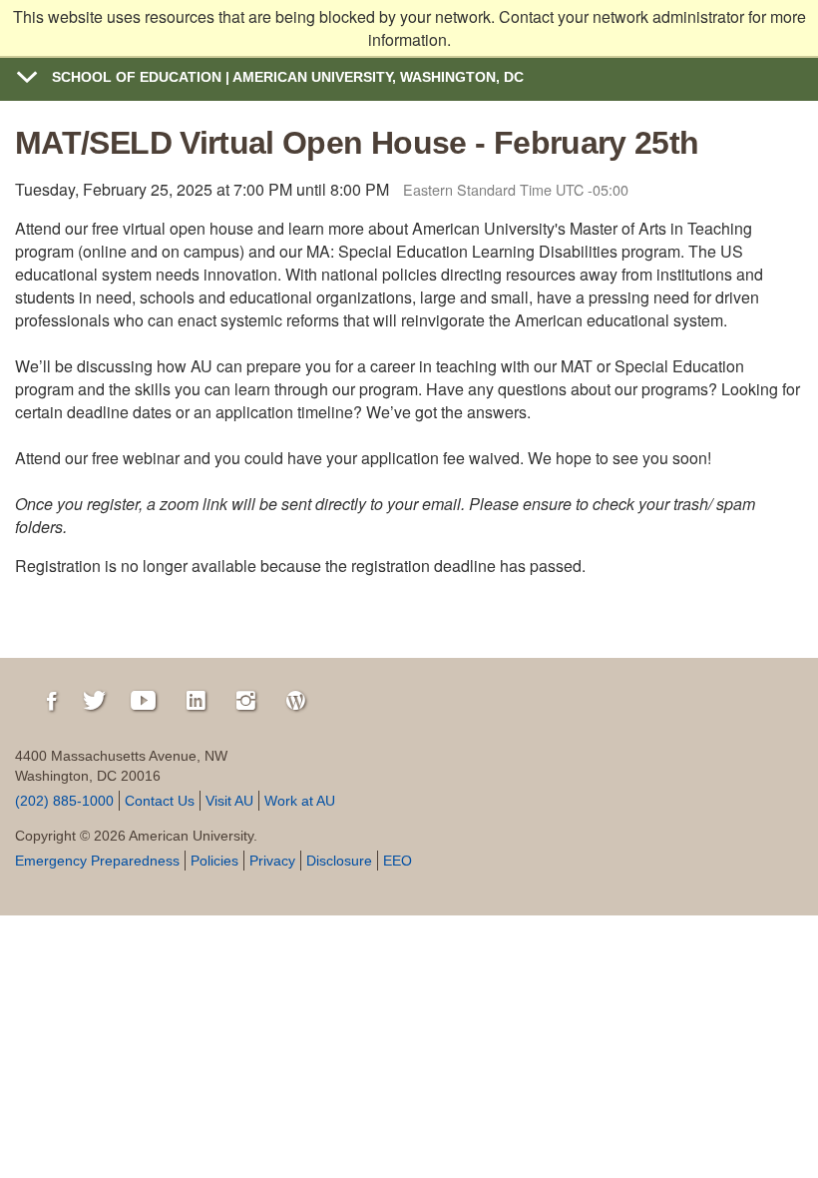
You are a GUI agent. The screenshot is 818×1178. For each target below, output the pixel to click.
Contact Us (160, 801)
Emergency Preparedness (97, 861)
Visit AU (229, 801)
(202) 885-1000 (64, 801)
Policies (214, 861)
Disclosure (339, 861)
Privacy (272, 861)
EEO (397, 861)
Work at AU (299, 801)
